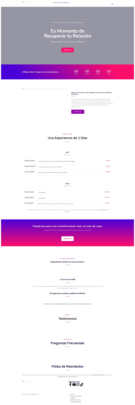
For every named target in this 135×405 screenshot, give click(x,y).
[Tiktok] (81, 384)
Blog (65, 2)
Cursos (62, 2)
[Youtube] (74, 384)
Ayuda (72, 394)
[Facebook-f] (70, 384)
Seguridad (73, 398)
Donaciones (58, 2)
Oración (68, 2)
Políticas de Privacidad (76, 399)
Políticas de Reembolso (76, 401)
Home (54, 2)
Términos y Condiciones (76, 396)
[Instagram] (78, 384)
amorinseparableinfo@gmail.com (97, 374)
